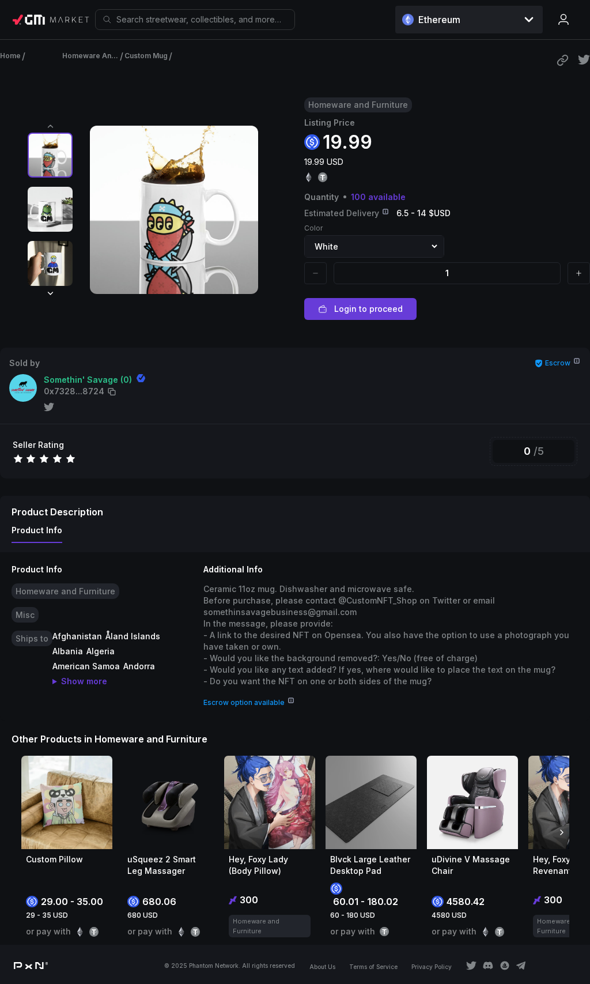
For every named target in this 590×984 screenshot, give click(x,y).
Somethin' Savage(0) (88, 379)
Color (313, 228)
